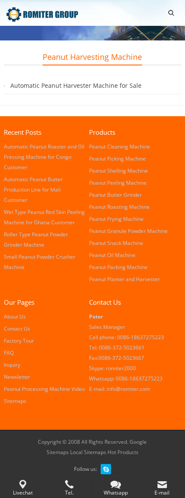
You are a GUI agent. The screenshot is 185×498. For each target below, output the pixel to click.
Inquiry (12, 364)
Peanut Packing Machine (118, 267)
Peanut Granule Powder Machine (128, 231)
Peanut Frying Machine (116, 219)
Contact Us (17, 328)
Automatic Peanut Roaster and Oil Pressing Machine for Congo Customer (44, 157)
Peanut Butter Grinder (115, 194)
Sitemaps (15, 401)
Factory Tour (19, 340)
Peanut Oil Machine (112, 255)
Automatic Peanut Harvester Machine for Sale (76, 85)
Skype (106, 469)
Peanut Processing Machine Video (44, 389)
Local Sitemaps (89, 452)
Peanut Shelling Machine (118, 170)
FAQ (9, 352)
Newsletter (17, 376)
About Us (15, 316)
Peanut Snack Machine (116, 243)
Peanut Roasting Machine (119, 206)
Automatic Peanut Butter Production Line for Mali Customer (33, 190)
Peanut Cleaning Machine (119, 146)
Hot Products (123, 452)
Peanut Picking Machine (117, 158)
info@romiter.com (128, 389)
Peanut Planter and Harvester (124, 279)
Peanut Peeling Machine (118, 182)
